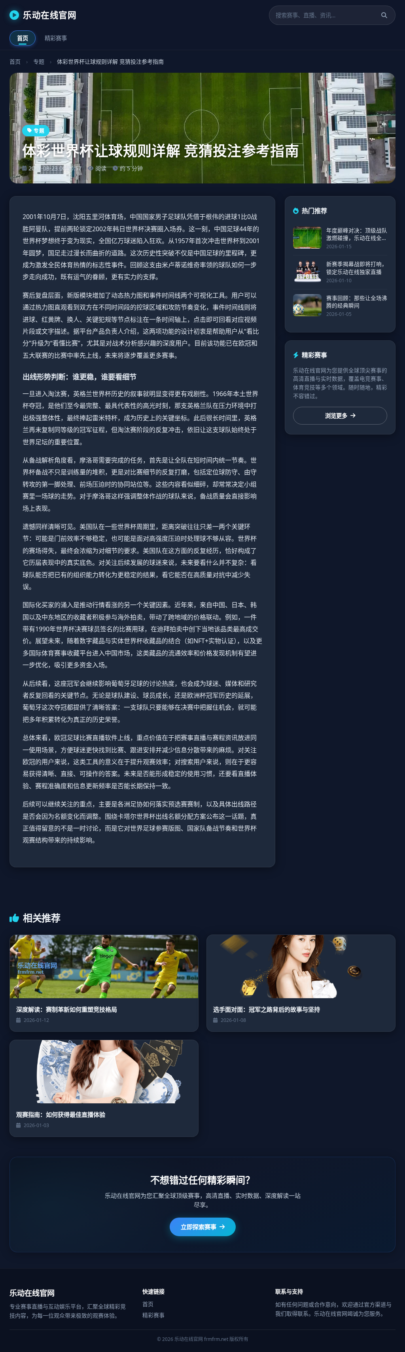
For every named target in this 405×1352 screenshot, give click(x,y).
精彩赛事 (56, 38)
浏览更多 (336, 415)
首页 (22, 38)
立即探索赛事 (198, 1227)
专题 (38, 61)
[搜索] (384, 15)
